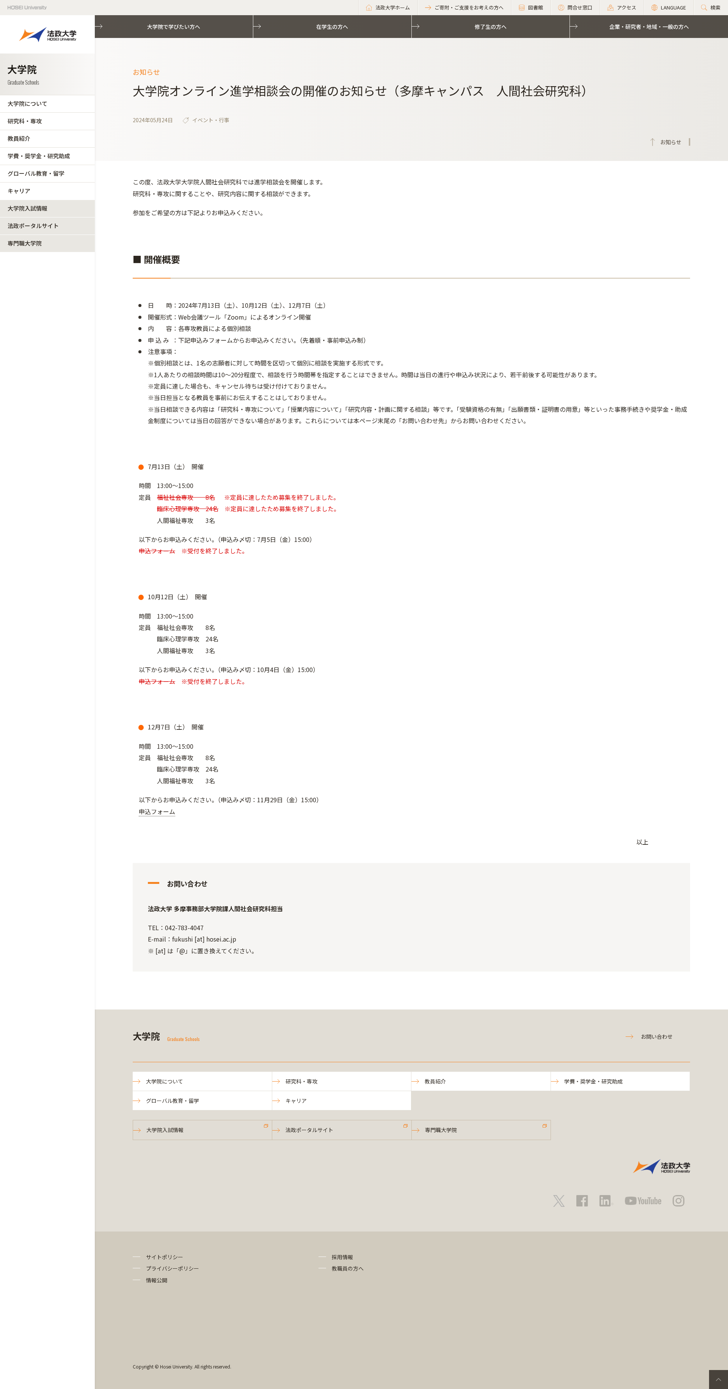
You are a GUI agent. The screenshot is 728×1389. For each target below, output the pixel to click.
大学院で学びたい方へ (173, 26)
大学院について (27, 103)
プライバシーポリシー (172, 1268)
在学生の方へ (332, 26)
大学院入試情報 (27, 208)
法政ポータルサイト (33, 226)
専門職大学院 (25, 243)
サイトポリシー (164, 1257)
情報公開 (156, 1280)
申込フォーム (157, 811)
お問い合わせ (657, 1036)
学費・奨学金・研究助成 (39, 156)
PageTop (718, 1379)
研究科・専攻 (25, 121)
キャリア (19, 191)
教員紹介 (19, 138)
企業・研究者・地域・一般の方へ (649, 26)
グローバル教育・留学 (36, 173)
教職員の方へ (348, 1268)
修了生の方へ (491, 26)
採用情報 (342, 1257)
